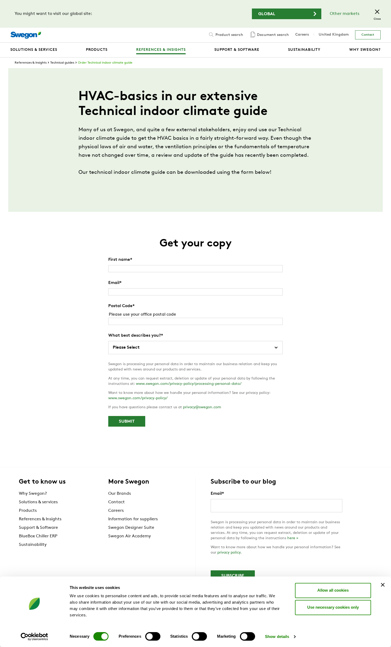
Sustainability (33, 545)
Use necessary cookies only (333, 607)
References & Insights (31, 62)
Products (28, 511)
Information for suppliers (133, 519)
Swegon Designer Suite (131, 528)
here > (292, 538)
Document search (272, 35)
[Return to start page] (25, 35)
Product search (228, 35)
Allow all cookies (333, 590)
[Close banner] (383, 585)
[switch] (152, 636)
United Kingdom (334, 35)
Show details (277, 636)
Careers (302, 35)
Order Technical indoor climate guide (105, 62)
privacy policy (228, 553)
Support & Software (38, 528)
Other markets (344, 14)
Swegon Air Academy (129, 536)
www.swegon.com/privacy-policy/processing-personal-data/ (189, 384)
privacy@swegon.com (202, 407)
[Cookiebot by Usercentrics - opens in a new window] (34, 637)
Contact (367, 34)
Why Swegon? (33, 494)
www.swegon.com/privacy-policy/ (138, 398)
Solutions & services (38, 502)
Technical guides (62, 62)
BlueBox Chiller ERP (38, 536)
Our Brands (119, 494)
